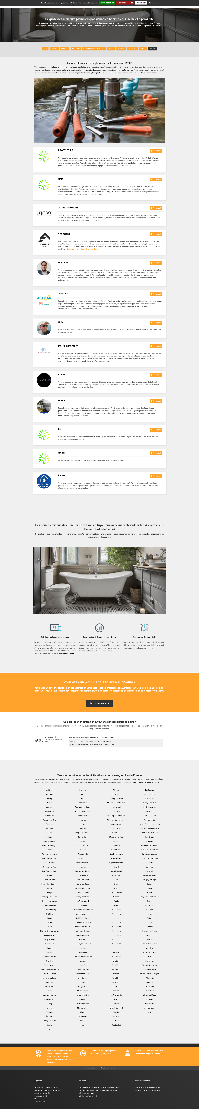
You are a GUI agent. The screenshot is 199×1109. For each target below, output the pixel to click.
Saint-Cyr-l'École (149, 816)
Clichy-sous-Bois (49, 957)
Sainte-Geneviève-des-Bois (150, 824)
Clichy (49, 952)
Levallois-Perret (83, 965)
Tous (45, 48)
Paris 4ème (116, 969)
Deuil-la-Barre (49, 999)
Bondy (49, 850)
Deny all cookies (126, 3)
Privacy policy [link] (154, 3)
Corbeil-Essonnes (49, 974)
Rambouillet (116, 1025)
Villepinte (149, 982)
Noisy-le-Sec (116, 875)
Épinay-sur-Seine (49, 1021)
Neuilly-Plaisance (116, 850)
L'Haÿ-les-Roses (83, 969)
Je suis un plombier (99, 703)
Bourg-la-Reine (49, 863)
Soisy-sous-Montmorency (149, 897)
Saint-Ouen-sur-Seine (150, 858)
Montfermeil (116, 807)
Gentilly (83, 841)
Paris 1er (116, 952)
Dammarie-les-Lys (49, 995)
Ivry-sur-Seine (83, 875)
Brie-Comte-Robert (49, 871)
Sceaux (149, 884)
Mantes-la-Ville (82, 1008)
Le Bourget (83, 905)
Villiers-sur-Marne (149, 995)
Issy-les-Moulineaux (82, 871)
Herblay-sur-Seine (82, 863)
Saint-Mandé (149, 841)
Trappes (149, 927)
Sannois (150, 863)
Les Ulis (83, 961)
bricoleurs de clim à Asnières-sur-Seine (82, 249)
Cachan (49, 888)
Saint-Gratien (150, 837)
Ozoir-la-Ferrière (116, 893)
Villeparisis (150, 978)
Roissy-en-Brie (149, 794)
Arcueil (49, 803)
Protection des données (42, 1093)
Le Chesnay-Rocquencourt (83, 910)
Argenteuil (49, 807)
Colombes (49, 961)
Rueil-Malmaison (149, 807)
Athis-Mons (49, 811)
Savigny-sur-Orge (149, 880)
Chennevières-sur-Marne (49, 931)
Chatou (49, 918)
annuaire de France (66, 654)
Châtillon (49, 914)
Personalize (141, 3)
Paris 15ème (116, 931)
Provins (116, 1016)
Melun (83, 1025)
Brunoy (49, 875)
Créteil (49, 991)
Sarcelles (149, 867)
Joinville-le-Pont (83, 880)
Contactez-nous (39, 1102)
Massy (82, 1012)
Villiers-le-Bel (149, 991)
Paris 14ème (116, 927)
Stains (149, 901)
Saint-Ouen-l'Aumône (150, 854)
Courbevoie (49, 987)
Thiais (149, 918)
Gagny (82, 824)
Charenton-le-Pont (49, 905)
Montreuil (116, 828)
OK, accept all (108, 3)
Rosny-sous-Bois (149, 803)
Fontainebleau (83, 803)
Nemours (116, 846)
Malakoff (82, 999)
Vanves (149, 940)
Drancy (49, 1004)
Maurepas (83, 1016)
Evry (82, 794)
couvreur (64, 48)
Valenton (149, 935)
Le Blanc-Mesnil (83, 901)
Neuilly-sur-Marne (116, 854)
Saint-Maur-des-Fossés (149, 846)
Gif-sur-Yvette (83, 846)
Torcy (150, 922)
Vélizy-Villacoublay (150, 944)
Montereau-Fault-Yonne (116, 803)
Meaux (82, 1021)
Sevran (149, 888)
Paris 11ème (116, 914)
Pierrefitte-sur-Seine (116, 995)
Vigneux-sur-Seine (149, 952)
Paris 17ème (116, 940)
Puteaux (116, 1021)
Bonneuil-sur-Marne (49, 854)
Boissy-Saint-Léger (49, 846)
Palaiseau (116, 897)
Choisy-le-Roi (49, 944)
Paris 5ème (116, 974)
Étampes (82, 790)
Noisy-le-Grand (116, 871)
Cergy (49, 893)
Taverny (150, 914)
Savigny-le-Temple (150, 875)
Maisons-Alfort (82, 991)
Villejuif (149, 957)
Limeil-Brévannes (82, 974)
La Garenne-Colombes (83, 893)
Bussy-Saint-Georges (49, 884)
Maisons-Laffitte (83, 995)
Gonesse (83, 850)
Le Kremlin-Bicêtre (83, 914)
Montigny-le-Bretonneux (116, 816)
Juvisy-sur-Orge (83, 884)
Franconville (82, 816)
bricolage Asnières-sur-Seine (88, 1096)
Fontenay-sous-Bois (82, 811)
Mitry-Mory (116, 794)
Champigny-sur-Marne (49, 897)
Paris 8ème (116, 987)
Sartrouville (149, 871)
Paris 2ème (116, 961)
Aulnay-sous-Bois (49, 820)
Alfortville (49, 794)
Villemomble (149, 961)
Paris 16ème (116, 935)
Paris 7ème (116, 982)
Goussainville (83, 854)
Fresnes (83, 820)
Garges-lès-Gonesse (82, 833)
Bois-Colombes (49, 841)
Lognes (83, 982)
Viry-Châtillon (150, 1004)
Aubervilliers (49, 816)
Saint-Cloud (149, 811)
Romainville (149, 799)
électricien (76, 48)
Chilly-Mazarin (49, 940)
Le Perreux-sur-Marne (83, 922)
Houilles (83, 867)
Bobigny (49, 837)
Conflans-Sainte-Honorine (49, 969)
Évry (82, 799)
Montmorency (116, 824)
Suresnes (149, 910)
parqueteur (132, 48)
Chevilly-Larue (49, 935)
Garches (83, 828)
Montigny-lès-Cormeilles (116, 820)
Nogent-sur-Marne (116, 863)
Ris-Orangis (149, 790)
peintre (142, 48)
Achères (49, 790)
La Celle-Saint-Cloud (82, 888)
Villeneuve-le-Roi (149, 969)
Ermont (49, 1029)
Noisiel (116, 867)
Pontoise (116, 1012)
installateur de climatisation (93, 48)
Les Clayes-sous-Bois (83, 944)
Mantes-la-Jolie (83, 1004)
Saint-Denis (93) (150, 820)
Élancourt (49, 1016)
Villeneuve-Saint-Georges (149, 974)
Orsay (116, 884)
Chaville (49, 922)
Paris (116, 905)
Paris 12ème (116, 918)
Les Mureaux (83, 952)
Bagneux (49, 824)
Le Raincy (82, 940)
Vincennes (150, 999)
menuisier (120, 48)
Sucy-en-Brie (149, 905)
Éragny (49, 1025)
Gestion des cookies (41, 1096)
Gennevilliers (83, 837)
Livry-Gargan (82, 978)
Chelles (49, 927)
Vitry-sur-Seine (149, 1008)
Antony (49, 799)
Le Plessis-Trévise (83, 931)
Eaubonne (49, 1012)
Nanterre (116, 841)
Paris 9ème (116, 991)
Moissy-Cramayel (116, 799)
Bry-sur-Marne (49, 880)
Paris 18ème (116, 944)
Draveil (49, 1008)
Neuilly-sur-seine (116, 858)
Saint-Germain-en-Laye (149, 833)
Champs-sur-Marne (49, 901)
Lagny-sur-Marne (82, 897)
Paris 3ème (116, 965)
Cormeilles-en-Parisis (49, 978)
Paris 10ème (116, 910)
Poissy (116, 1004)
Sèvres (149, 893)
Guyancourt (83, 858)
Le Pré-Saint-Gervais (82, 935)
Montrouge (116, 833)
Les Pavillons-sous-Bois (83, 957)
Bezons (49, 833)
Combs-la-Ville (49, 965)
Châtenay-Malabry (49, 910)
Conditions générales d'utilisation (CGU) (47, 1090)
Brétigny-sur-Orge (49, 867)
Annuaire (37, 1087)
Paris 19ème (116, 948)
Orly (116, 880)
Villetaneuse (149, 987)
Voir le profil (156, 151)
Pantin (116, 901)
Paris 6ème (116, 978)
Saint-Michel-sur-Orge (149, 850)
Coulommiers (49, 982)
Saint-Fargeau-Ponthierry (149, 828)
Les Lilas (83, 948)
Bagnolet (49, 828)
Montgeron (116, 811)
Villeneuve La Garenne (150, 965)
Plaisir (116, 999)
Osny (116, 888)
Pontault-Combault (116, 1008)
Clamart (49, 948)
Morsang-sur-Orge (116, 837)
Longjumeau (82, 987)
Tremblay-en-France (149, 931)
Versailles (149, 948)
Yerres (149, 1012)
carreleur (54, 48)
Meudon (116, 790)
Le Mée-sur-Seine (82, 918)
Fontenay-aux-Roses (83, 807)
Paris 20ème (116, 957)
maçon (110, 48)
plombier (152, 48)
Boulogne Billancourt (49, 858)
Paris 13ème (116, 922)
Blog (36, 1099)
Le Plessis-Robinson (82, 927)
